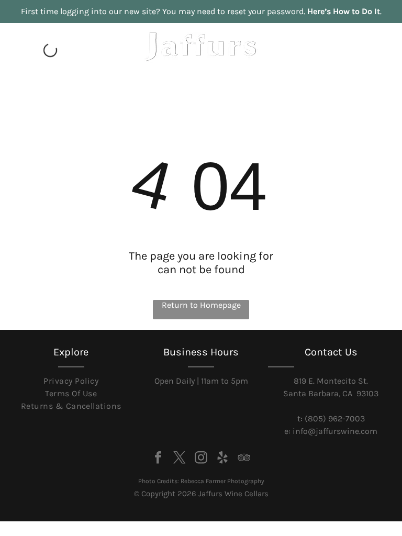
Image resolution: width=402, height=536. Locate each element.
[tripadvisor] (243, 459)
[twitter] (179, 459)
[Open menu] (371, 54)
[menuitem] (71, 381)
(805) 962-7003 (335, 418)
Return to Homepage (201, 305)
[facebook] (158, 459)
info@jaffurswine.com (335, 431)
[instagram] (201, 459)
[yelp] (222, 459)
